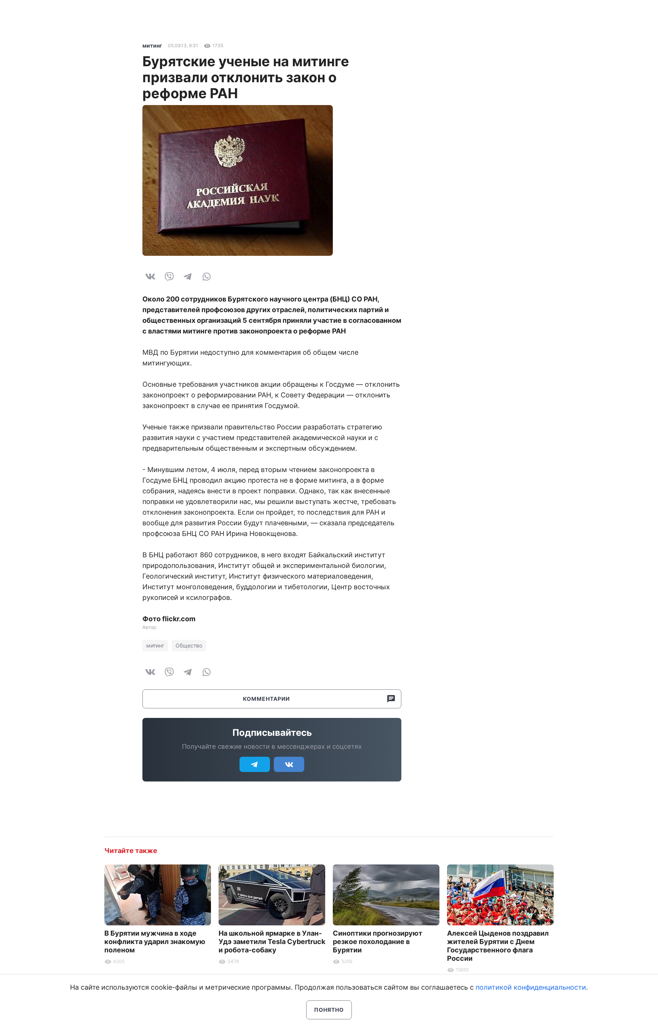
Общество (189, 645)
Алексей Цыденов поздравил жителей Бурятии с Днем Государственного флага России (498, 945)
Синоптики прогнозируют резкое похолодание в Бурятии (377, 941)
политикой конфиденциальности (531, 987)
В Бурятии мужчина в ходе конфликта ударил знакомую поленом (154, 941)
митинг (152, 45)
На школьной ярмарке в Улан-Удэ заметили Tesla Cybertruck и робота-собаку (272, 941)
